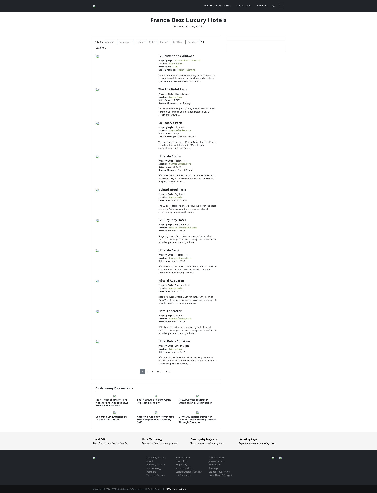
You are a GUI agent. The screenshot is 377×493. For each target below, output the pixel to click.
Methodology (153, 468)
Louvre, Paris (175, 97)
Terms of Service (155, 475)
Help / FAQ (181, 464)
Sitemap (213, 468)
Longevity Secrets (156, 457)
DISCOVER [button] (262, 6)
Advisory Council (155, 464)
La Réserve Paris (170, 123)
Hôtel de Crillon (169, 156)
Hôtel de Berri (168, 250)
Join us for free (217, 461)
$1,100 (174, 66)
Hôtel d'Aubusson (171, 281)
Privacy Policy (182, 457)
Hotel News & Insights (221, 475)
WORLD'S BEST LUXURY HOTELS (218, 6)
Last (168, 371)
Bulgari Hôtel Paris (172, 190)
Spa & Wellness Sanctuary (187, 60)
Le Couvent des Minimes (176, 56)
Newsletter (215, 464)
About (149, 461)
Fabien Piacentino (186, 69)
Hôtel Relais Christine (174, 341)
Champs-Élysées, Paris (180, 130)
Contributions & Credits (188, 471)
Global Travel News (219, 471)
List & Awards (183, 475)
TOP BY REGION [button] (244, 6)
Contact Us (181, 461)
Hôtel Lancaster (170, 311)
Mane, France (175, 63)
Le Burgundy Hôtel (172, 220)
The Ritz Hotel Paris (172, 89)
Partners (151, 471)
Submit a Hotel (217, 457)
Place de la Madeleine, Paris (183, 227)
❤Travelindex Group (176, 489)
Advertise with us (185, 468)
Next (159, 371)
